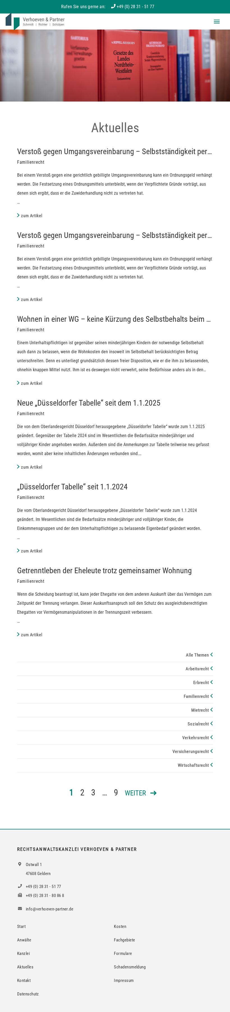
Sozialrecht (198, 724)
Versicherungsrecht (191, 751)
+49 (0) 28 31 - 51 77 (135, 6)
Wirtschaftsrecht (193, 765)
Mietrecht (200, 710)
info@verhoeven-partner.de (49, 909)
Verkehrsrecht (195, 737)
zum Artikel (31, 215)
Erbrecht (201, 682)
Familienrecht (196, 696)
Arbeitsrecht (197, 668)
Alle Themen (197, 655)
